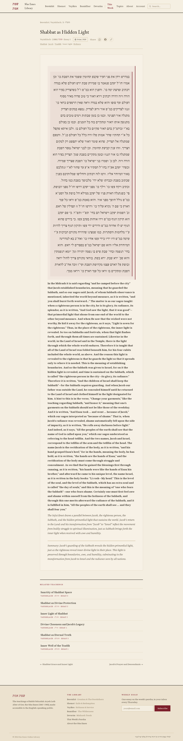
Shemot (61, 6)
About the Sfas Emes (77, 723)
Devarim (98, 6)
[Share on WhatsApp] (99, 39)
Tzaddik (58, 44)
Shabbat (43, 44)
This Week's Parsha (76, 719)
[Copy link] (111, 39)
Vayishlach (55, 22)
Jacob (50, 44)
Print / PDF (81, 39)
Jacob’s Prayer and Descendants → (126, 664)
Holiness (77, 44)
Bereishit (49, 6)
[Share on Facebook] (105, 39)
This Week (110, 6)
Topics (120, 6)
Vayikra (73, 6)
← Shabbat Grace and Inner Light (56, 664)
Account (140, 6)
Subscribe (162, 708)
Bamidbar (85, 6)
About (129, 6)
